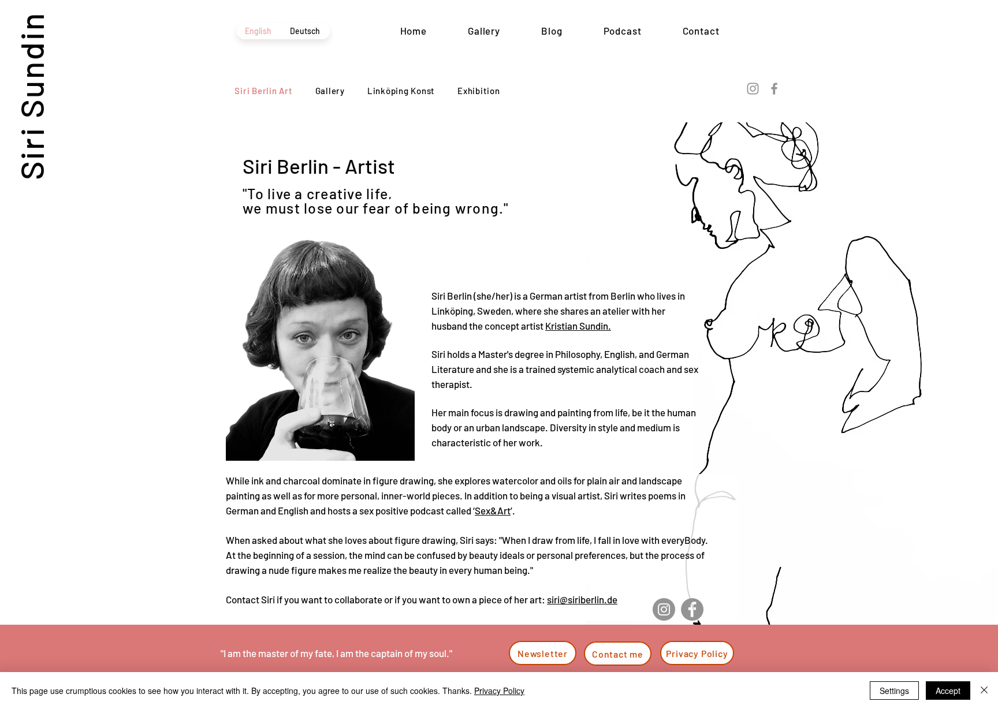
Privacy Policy (499, 690)
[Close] (984, 690)
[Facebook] (774, 88)
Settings (894, 690)
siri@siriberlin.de (582, 599)
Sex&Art (493, 510)
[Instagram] (753, 88)
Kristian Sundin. (578, 325)
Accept (948, 690)
